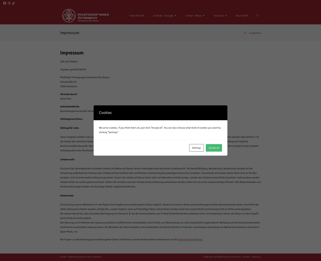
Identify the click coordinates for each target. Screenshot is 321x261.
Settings (196, 147)
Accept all (214, 147)
